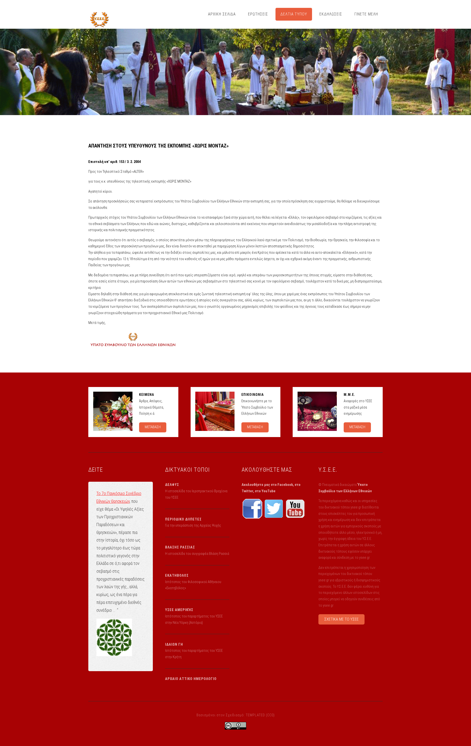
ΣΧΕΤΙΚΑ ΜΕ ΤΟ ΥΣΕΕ (341, 619)
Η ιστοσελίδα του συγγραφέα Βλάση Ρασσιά (197, 553)
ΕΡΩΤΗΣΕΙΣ (258, 14)
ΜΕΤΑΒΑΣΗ (153, 427)
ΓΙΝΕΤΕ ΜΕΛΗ (366, 14)
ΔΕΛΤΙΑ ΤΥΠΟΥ (293, 14)
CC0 (270, 715)
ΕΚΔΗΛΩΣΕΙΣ (330, 14)
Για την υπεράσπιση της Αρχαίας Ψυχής (193, 525)
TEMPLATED (255, 715)
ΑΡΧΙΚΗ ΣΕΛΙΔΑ (222, 14)
